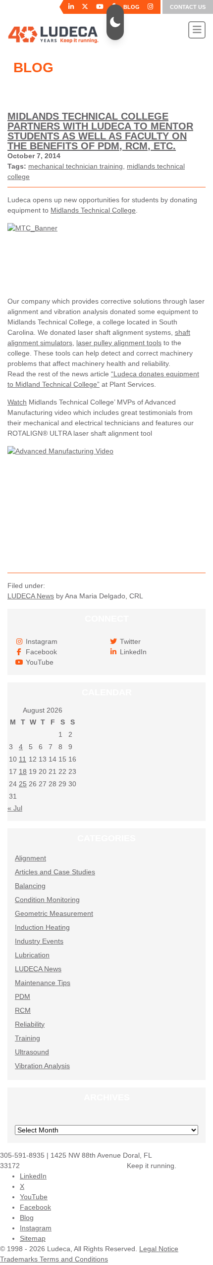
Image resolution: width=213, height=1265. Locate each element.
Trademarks (20, 1259)
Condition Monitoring (47, 900)
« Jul (14, 808)
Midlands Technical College (93, 210)
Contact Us (188, 7)
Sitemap (33, 1238)
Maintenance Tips (42, 983)
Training (27, 1038)
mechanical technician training (75, 166)
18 (23, 771)
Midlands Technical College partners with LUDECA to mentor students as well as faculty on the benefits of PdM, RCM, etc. (100, 131)
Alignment (30, 858)
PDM (22, 996)
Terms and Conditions (74, 1259)
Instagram (36, 1228)
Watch (17, 402)
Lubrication (32, 955)
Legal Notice (158, 1249)
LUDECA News (30, 596)
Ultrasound (32, 1052)
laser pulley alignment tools (118, 343)
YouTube (34, 1197)
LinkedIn (33, 1176)
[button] (115, 22)
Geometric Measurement (54, 913)
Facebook (35, 1207)
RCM (23, 1010)
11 (22, 759)
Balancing (30, 886)
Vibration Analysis (42, 1066)
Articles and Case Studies (55, 872)
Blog (27, 1217)
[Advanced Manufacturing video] (106, 505)
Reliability (30, 1024)
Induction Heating (42, 927)
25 (23, 784)
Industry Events (39, 941)
